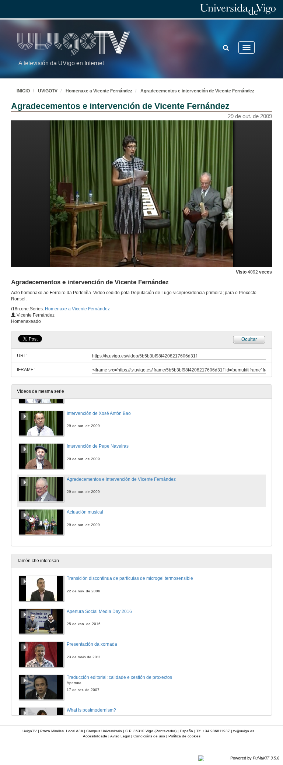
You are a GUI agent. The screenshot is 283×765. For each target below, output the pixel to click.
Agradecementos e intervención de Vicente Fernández (197, 91)
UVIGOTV (47, 91)
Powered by (254, 758)
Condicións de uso (149, 736)
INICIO (23, 91)
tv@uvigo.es (243, 731)
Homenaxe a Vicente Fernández (99, 91)
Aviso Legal (120, 736)
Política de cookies (184, 736)
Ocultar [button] (249, 339)
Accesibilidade (95, 736)
